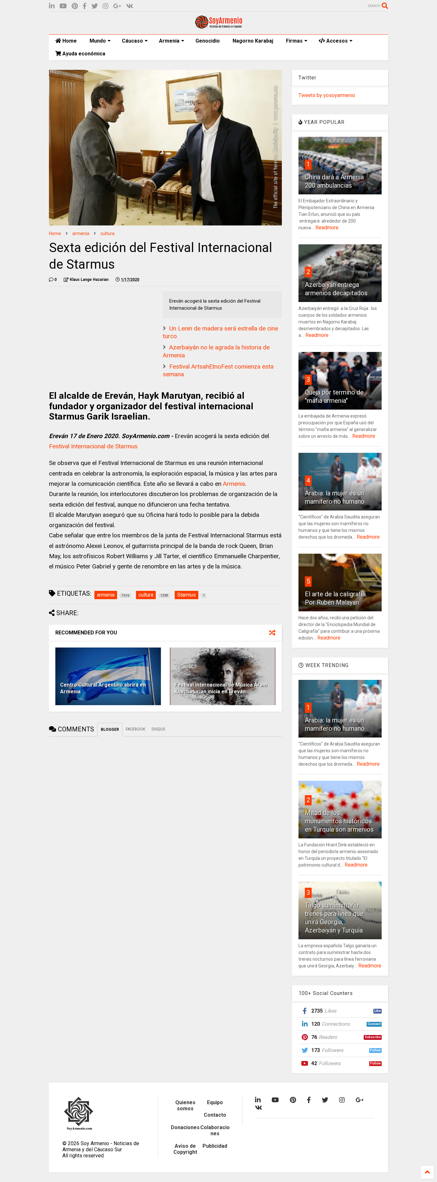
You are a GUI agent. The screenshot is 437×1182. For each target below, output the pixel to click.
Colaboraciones (215, 1130)
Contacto (215, 1115)
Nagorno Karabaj (253, 41)
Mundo (98, 41)
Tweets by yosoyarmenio (326, 95)
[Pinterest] (75, 6)
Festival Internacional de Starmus (93, 446)
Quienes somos (185, 1105)
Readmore (326, 227)
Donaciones (185, 1127)
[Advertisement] (97, 331)
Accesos (336, 41)
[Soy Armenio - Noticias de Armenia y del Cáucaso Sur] (218, 26)
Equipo (215, 1102)
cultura (107, 233)
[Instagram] (105, 6)
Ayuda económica (83, 54)
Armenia (169, 41)
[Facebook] (85, 6)
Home (69, 41)
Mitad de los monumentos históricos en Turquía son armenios (339, 821)
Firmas (294, 41)
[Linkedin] (52, 6)
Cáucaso (132, 41)
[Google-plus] (117, 6)
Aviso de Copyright (185, 1149)
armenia (80, 233)
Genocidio (207, 41)
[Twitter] (94, 6)
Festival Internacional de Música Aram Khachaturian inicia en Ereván (221, 688)
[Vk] (129, 6)
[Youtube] (63, 6)
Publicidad (215, 1146)
